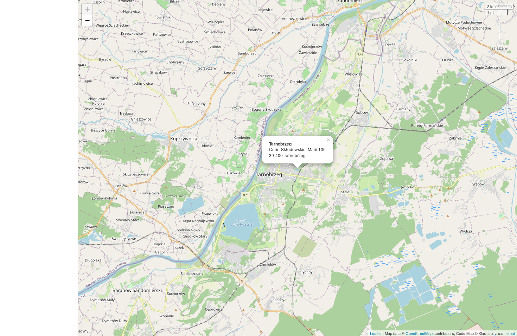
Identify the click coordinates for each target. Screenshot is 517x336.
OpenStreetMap (419, 333)
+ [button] (87, 9)
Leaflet (376, 333)
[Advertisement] (39, 168)
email (510, 333)
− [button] (87, 20)
